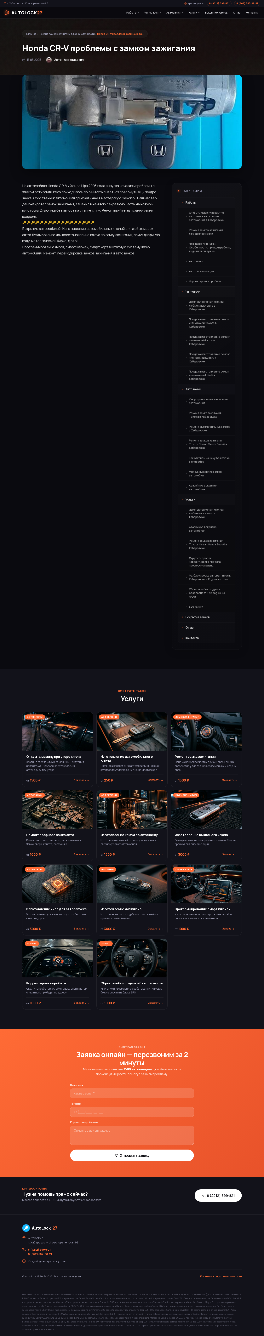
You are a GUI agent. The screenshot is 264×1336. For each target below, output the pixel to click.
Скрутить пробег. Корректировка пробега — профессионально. (206, 561)
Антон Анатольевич (69, 60)
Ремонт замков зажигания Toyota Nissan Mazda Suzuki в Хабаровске (208, 444)
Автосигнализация (201, 271)
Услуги (192, 12)
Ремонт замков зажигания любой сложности (67, 34)
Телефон (76, 1104)
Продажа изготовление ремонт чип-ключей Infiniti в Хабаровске (210, 375)
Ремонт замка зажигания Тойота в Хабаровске (205, 414)
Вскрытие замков (216, 12)
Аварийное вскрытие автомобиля (203, 487)
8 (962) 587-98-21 (247, 3)
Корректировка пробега (205, 281)
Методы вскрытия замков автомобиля (205, 473)
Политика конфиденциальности (221, 1276)
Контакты (252, 12)
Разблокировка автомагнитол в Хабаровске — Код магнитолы (210, 577)
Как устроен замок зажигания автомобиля (208, 401)
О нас (236, 12)
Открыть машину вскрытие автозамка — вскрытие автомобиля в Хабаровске (206, 216)
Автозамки (173, 12)
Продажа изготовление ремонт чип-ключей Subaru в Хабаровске (210, 357)
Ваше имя (76, 1085)
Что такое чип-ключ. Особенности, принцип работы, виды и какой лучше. (210, 247)
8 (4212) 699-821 (219, 3)
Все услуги (196, 606)
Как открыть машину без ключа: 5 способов (209, 459)
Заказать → (81, 780)
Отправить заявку (134, 1155)
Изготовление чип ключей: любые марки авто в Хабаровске (206, 305)
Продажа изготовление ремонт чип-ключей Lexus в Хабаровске (210, 340)
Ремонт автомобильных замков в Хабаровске (209, 428)
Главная (31, 34)
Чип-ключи (151, 12)
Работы (131, 12)
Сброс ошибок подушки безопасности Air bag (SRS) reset (207, 593)
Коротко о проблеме (84, 1122)
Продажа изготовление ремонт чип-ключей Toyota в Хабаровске (210, 323)
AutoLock (44, 1228)
